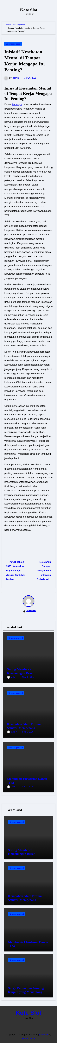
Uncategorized (13, 44)
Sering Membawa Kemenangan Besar (20, 671)
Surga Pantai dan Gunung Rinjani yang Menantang (26, 990)
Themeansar (28, 1038)
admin (16, 78)
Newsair (43, 1034)
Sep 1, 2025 (27, 732)
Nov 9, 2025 (28, 677)
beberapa (17, 104)
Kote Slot (28, 9)
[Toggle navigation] (5, 11)
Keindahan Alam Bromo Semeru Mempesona (24, 725)
